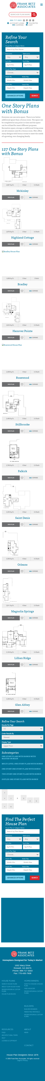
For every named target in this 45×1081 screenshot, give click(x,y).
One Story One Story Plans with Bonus (21, 769)
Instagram (33, 20)
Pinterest (24, 20)
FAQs (3, 1032)
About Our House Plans (11, 987)
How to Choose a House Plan (33, 985)
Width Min (8, 77)
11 (11, 806)
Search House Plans (9, 984)
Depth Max (25, 85)
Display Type (6, 742)
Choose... (10, 72)
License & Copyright (9, 1041)
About (27, 1029)
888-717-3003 (16, 20)
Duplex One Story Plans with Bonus (20, 779)
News (26, 1032)
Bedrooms (8, 54)
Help (3, 1038)
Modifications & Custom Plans (11, 990)
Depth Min (8, 85)
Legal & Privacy (22, 1060)
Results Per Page (8, 725)
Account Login (17, 23)
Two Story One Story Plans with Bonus (21, 774)
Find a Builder (29, 989)
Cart (30, 25)
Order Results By (8, 733)
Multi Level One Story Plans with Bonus (22, 764)
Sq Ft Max (26, 61)
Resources (7, 1029)
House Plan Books (9, 994)
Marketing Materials (32, 1012)
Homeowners (31, 981)
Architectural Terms (10, 1035)
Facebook (27, 20)
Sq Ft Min (8, 61)
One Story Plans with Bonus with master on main (19, 757)
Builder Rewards (30, 1009)
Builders (29, 1006)
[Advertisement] (22, 920)
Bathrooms (26, 54)
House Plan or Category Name (14, 46)
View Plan (11, 197)
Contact (28, 1045)
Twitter (30, 20)
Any (8, 57)
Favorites (33, 23)
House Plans (8, 981)
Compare (19, 25)
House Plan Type (10, 69)
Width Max (25, 77)
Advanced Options (15, 96)
